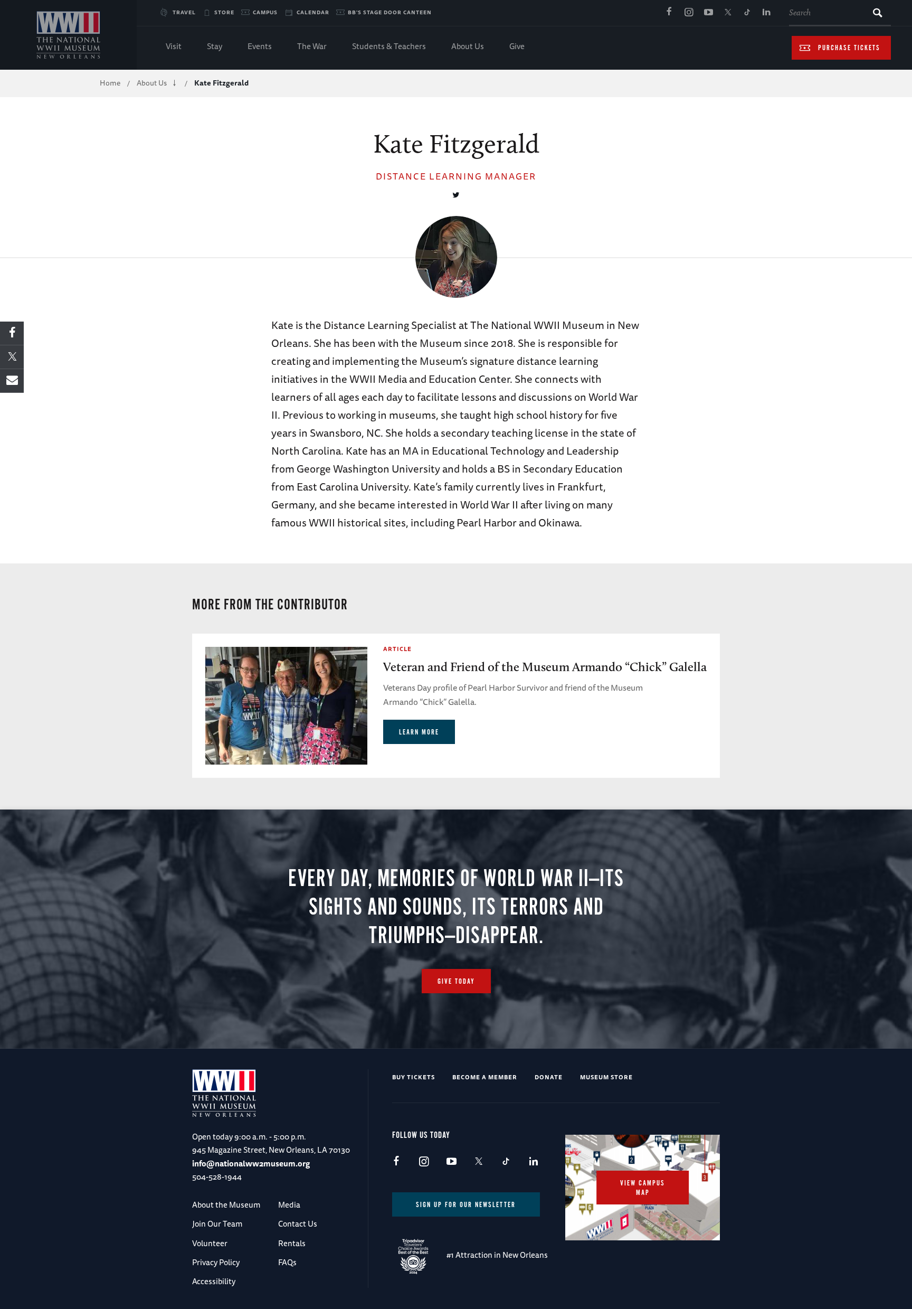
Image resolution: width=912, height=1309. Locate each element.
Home (110, 83)
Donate (549, 1076)
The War (312, 46)
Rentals (292, 1243)
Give (517, 46)
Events (260, 46)
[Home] (68, 35)
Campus (265, 12)
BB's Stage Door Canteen (390, 12)
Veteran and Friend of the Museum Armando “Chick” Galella (545, 666)
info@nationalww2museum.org (251, 1163)
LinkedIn (767, 13)
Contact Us (297, 1224)
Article (397, 648)
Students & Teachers (389, 46)
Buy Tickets (413, 1076)
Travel (184, 12)
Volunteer (209, 1243)
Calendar (313, 12)
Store (224, 12)
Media (289, 1205)
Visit (174, 46)
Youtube (708, 13)
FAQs (287, 1262)
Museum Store (606, 1076)
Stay (214, 46)
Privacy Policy (216, 1262)
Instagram (689, 13)
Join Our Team (217, 1224)
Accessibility (213, 1281)
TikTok (747, 13)
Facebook (669, 13)
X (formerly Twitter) (728, 13)
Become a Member (484, 1076)
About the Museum (226, 1205)
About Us (467, 46)
